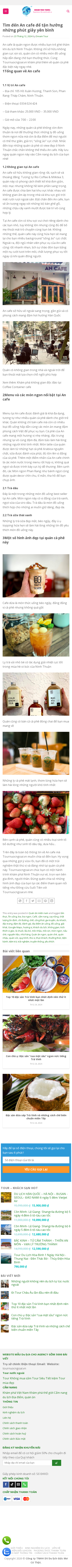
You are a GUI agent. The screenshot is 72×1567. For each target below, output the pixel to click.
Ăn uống (12, 916)
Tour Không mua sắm (17, 1378)
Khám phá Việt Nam (16, 1393)
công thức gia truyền (45, 920)
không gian (53, 927)
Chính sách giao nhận (15, 1428)
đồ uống (55, 923)
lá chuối (19, 930)
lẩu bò (27, 930)
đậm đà (17, 923)
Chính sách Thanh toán (49, 1553)
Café (34, 916)
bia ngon (26, 916)
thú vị (32, 937)
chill (32, 920)
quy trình (23, 937)
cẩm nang (43, 916)
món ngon (56, 930)
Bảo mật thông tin (20, 1553)
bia (19, 916)
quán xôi (13, 937)
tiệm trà (13, 941)
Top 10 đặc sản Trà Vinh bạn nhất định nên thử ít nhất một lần (39, 1305)
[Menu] (6, 11)
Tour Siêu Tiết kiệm (45, 1378)
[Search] (68, 11)
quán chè (52, 934)
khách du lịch (40, 927)
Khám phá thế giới (41, 1393)
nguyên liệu (14, 934)
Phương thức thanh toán (50, 1550)
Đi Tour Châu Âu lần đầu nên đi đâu (34, 1292)
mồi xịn (46, 930)
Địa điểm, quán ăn (23, 1397)
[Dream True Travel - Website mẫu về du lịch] (37, 11)
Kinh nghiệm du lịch (14, 1412)
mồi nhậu (37, 930)
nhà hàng (25, 934)
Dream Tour (42, 36)
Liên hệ (7, 1417)
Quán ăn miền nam (38, 913)
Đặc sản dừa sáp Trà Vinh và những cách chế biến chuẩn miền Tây (40, 1328)
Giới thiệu (8, 1407)
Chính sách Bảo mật (14, 1438)
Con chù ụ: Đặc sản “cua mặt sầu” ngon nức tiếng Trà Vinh (39, 1317)
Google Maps (15, 927)
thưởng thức (55, 937)
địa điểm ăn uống (41, 923)
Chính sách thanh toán (15, 1423)
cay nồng (54, 916)
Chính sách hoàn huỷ (14, 1433)
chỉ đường (23, 920)
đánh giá (26, 923)
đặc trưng (7, 923)
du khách (61, 920)
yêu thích (49, 941)
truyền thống (37, 941)
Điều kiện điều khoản (18, 1550)
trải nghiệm (23, 941)
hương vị (27, 927)
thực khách (42, 937)
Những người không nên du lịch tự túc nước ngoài (40, 1283)
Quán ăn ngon (38, 934)
